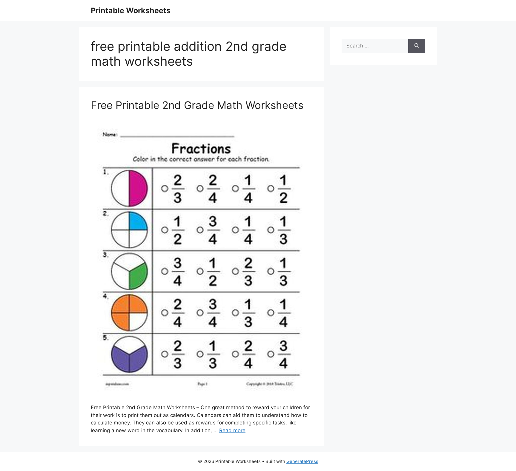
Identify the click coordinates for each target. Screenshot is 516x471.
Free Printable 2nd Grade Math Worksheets (197, 105)
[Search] (416, 46)
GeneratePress (302, 461)
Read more (232, 430)
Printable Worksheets (131, 10)
